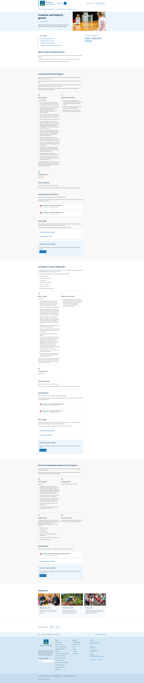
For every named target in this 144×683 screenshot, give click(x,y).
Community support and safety (62, 653)
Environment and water (60, 655)
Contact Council (89, 3)
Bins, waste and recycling (60, 646)
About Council (58, 669)
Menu (60, 3)
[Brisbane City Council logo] (46, 3)
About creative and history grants (47, 38)
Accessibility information (57, 676)
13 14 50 (92, 652)
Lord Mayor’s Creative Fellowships (47, 43)
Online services (58, 642)
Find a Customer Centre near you (97, 656)
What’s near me (76, 644)
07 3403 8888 (93, 647)
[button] (46, 21)
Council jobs (75, 653)
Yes (52, 627)
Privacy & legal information (69, 676)
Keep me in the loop (101, 634)
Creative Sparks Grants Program (47, 40)
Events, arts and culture (60, 658)
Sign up (42, 251)
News (74, 646)
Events (74, 649)
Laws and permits (59, 660)
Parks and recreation (59, 664)
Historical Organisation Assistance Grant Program (51, 45)
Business (57, 651)
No (59, 627)
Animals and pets (59, 644)
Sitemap (40, 676)
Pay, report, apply (99, 3)
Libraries (74, 651)
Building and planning (60, 649)
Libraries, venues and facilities (61, 662)
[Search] (65, 3)
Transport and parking (60, 667)
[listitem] (87, 38)
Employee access (46, 676)
